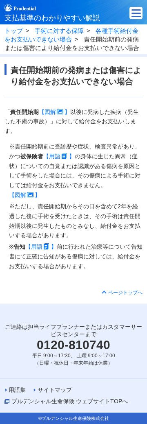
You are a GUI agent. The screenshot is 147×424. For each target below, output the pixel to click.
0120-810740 (73, 345)
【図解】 (54, 112)
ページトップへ (125, 292)
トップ (13, 31)
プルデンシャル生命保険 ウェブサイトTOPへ (69, 401)
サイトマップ (55, 390)
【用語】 (59, 156)
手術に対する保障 (59, 31)
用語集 (17, 390)
